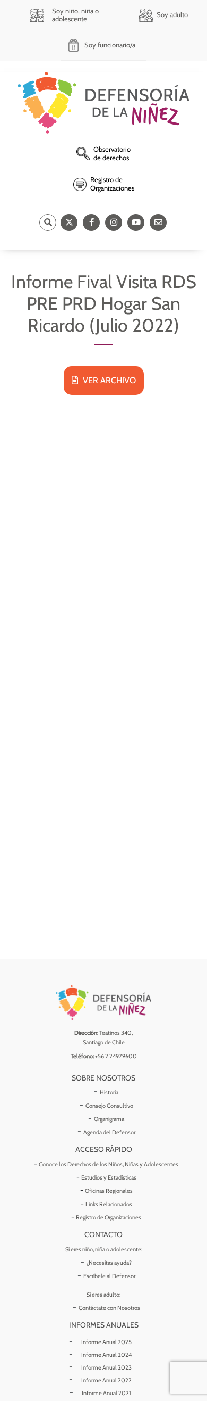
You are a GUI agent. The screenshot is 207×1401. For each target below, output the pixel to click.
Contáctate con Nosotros (109, 1308)
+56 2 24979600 (116, 1056)
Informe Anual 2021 (106, 1393)
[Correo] (158, 222)
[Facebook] (91, 222)
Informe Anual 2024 (106, 1354)
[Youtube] (135, 222)
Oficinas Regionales (109, 1190)
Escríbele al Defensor (109, 1276)
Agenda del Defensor (109, 1132)
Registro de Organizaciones (108, 1217)
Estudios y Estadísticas (108, 1177)
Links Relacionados (108, 1204)
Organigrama (109, 1119)
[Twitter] (69, 222)
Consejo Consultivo (109, 1105)
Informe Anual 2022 (106, 1380)
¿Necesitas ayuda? (109, 1262)
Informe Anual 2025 (106, 1342)
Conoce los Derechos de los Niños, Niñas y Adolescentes (108, 1164)
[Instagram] (113, 222)
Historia (109, 1092)
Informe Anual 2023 (106, 1367)
